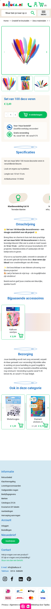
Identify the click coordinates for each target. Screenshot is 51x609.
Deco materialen (39, 21)
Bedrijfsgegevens (8, 494)
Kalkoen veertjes (13, 331)
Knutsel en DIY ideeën (10, 507)
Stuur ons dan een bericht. (12, 560)
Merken (4, 498)
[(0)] (39, 4)
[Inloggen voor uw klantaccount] (35, 4)
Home (6, 21)
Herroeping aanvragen (10, 515)
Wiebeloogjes (13, 419)
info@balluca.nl (14, 567)
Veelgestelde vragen (9, 490)
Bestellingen (6, 530)
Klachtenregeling (8, 481)
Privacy (5, 605)
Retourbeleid (6, 477)
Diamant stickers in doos (38, 422)
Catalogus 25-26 (8, 503)
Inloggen (5, 526)
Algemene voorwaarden (20, 605)
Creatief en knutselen (20, 21)
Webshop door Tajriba (40, 605)
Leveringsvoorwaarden (11, 486)
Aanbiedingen (7, 511)
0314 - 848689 (16, 571)
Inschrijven (10, 541)
